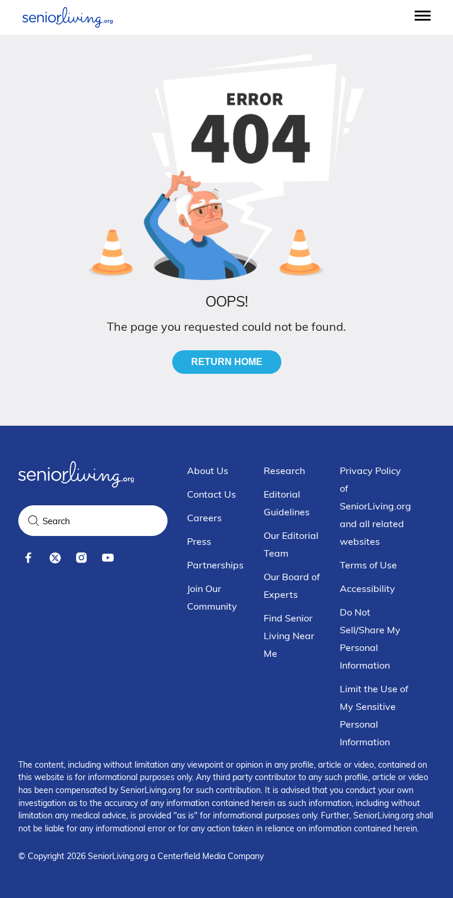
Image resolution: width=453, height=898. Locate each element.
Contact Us (211, 494)
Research (284, 470)
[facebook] (28, 558)
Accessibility (367, 588)
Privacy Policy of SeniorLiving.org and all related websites (375, 506)
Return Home (226, 362)
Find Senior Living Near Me (289, 635)
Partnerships (215, 565)
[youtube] (108, 558)
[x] (55, 558)
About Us (207, 470)
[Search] (33, 520)
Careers (204, 518)
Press (199, 541)
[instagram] (81, 558)
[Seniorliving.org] (67, 17)
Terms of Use (368, 565)
